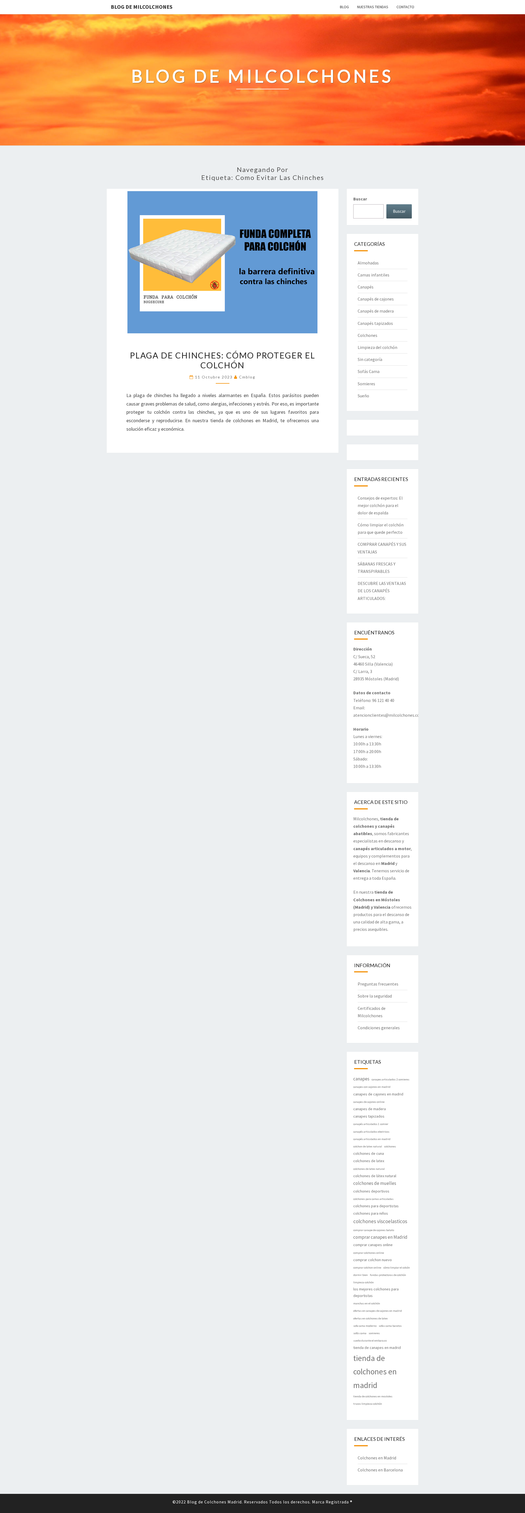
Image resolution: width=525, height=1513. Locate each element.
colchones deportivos (371, 1191)
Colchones (367, 335)
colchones (390, 1146)
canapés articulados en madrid (371, 1139)
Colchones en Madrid (377, 1457)
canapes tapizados (368, 1116)
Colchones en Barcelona (380, 1470)
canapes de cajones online (368, 1102)
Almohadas (368, 263)
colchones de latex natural (369, 1169)
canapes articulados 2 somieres (390, 1079)
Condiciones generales (379, 1027)
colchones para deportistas (376, 1205)
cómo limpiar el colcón (396, 1267)
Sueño (363, 395)
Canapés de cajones (376, 299)
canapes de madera (369, 1108)
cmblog (247, 377)
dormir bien (360, 1275)
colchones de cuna (368, 1153)
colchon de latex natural (367, 1146)
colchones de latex (368, 1160)
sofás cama (359, 1333)
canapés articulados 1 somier (370, 1124)
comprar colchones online (368, 1253)
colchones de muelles (374, 1183)
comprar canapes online (373, 1244)
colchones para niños (370, 1213)
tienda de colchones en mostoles (372, 1396)
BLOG (344, 6)
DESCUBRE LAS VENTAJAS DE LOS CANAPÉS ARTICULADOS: (382, 591)
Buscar (360, 199)
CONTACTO (405, 6)
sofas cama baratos (390, 1326)
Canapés (366, 287)
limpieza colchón (363, 1282)
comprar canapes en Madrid (380, 1237)
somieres (374, 1333)
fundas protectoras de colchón (388, 1275)
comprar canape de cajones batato (373, 1230)
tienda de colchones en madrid (375, 1371)
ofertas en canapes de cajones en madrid (377, 1311)
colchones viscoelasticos (380, 1221)
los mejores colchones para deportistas (376, 1292)
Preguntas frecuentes (378, 984)
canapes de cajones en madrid (378, 1094)
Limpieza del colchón (377, 347)
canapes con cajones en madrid (371, 1087)
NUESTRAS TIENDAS (372, 6)
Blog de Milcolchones (142, 6)
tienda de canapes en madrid (377, 1347)
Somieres (366, 383)
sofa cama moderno (365, 1326)
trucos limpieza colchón (367, 1404)
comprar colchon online (367, 1267)
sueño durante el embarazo (370, 1340)
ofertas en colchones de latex (370, 1318)
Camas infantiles (373, 275)
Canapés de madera (376, 311)
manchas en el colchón (366, 1303)
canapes (361, 1079)
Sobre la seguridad (375, 996)
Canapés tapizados (375, 323)
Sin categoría (370, 359)
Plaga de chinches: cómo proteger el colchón (222, 360)
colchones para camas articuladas (373, 1199)
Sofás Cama (369, 371)
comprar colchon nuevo (372, 1259)
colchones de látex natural (374, 1175)
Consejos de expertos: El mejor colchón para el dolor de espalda (380, 505)
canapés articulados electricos (371, 1131)
